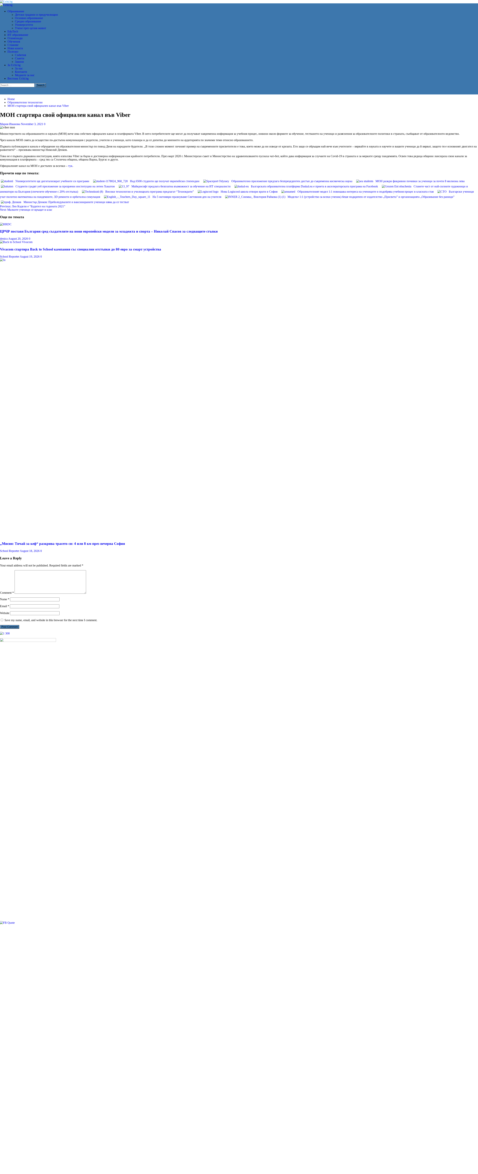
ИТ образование (17, 34)
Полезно (12, 51)
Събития (20, 55)
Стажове (12, 44)
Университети (24, 24)
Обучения (13, 41)
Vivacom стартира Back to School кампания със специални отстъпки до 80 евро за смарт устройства (80, 249)
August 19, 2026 (30, 256)
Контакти (21, 71)
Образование (15, 11)
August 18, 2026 (30, 550)
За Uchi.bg (14, 65)
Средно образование (28, 21)
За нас (19, 68)
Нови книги (15, 48)
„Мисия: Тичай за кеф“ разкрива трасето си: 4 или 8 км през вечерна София (62, 544)
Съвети (19, 58)
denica (4, 238)
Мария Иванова (10, 124)
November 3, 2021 (32, 124)
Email (4, 606)
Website (4, 613)
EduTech (12, 31)
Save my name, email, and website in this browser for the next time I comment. (50, 620)
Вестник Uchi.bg (18, 78)
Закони (19, 61)
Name (4, 599)
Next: (26, 209)
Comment (7, 592)
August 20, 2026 (18, 238)
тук (70, 165)
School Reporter (10, 256)
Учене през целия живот (30, 28)
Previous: (32, 206)
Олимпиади (15, 38)
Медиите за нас (25, 75)
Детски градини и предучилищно (36, 14)
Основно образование (29, 18)
